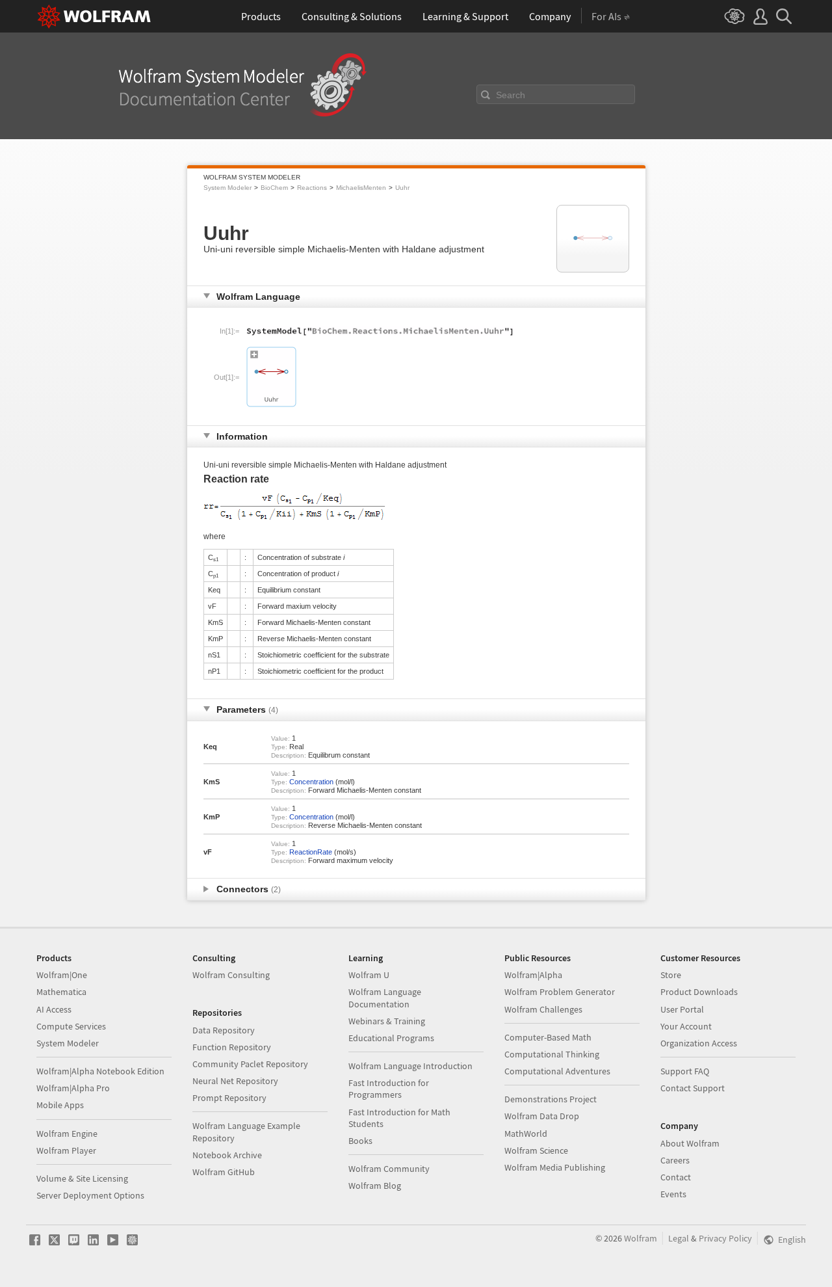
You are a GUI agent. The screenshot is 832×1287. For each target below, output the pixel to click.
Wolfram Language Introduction (410, 1066)
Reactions (312, 187)
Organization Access (698, 1043)
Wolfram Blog (374, 1185)
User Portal (682, 1009)
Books (360, 1141)
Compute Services (71, 1026)
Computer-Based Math (548, 1037)
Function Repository (231, 1047)
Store (670, 975)
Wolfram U (368, 975)
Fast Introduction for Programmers (388, 1088)
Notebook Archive (227, 1155)
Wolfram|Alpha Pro (73, 1088)
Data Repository (223, 1030)
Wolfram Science (536, 1150)
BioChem (274, 187)
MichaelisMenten (361, 187)
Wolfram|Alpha (533, 975)
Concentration (311, 782)
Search (510, 95)
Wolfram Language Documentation (384, 997)
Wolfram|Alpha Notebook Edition (100, 1071)
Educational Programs (391, 1038)
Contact (675, 1177)
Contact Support (692, 1088)
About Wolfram (690, 1143)
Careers (675, 1160)
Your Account (686, 1026)
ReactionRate (310, 852)
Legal (678, 1238)
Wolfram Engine (67, 1133)
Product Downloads (699, 992)
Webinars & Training (386, 1021)
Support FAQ (684, 1071)
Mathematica (61, 992)
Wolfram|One (61, 975)
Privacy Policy (725, 1238)
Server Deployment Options (90, 1195)
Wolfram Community (389, 1168)
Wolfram (640, 1238)
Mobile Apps (60, 1105)
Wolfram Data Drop (541, 1116)
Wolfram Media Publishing (554, 1167)
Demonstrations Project (550, 1099)
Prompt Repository (229, 1098)
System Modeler (227, 187)
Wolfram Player (66, 1150)
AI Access (54, 1009)
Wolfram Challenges (543, 1009)
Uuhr (402, 187)
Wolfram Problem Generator (559, 992)
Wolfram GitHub (223, 1172)
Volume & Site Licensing (82, 1178)
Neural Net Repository (235, 1081)
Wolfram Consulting (231, 975)
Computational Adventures (557, 1071)
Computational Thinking (551, 1054)
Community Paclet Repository (250, 1064)
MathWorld (525, 1133)
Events (673, 1194)
